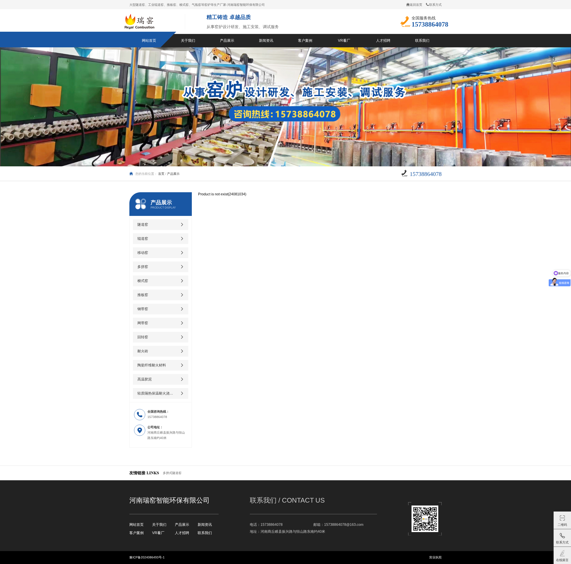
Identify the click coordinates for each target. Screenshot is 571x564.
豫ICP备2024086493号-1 (147, 557)
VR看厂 (158, 533)
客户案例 (136, 533)
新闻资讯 (205, 524)
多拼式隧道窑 (172, 473)
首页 (161, 173)
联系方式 (435, 4)
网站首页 (136, 524)
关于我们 (159, 524)
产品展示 (182, 524)
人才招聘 (182, 533)
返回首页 (416, 4)
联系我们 (205, 533)
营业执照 (435, 557)
